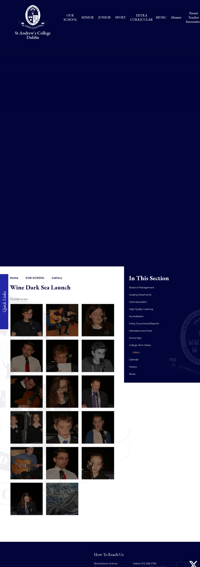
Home (14, 277)
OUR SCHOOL (35, 277)
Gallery (57, 277)
